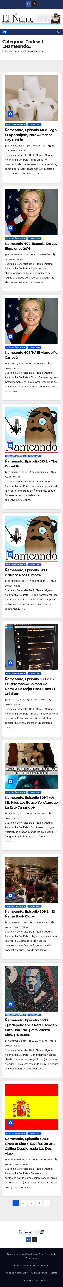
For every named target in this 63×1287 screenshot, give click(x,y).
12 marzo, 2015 (16, 700)
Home (16, 1265)
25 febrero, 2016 (17, 472)
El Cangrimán (37, 146)
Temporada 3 (34, 456)
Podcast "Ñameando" (16, 125)
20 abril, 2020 (16, 146)
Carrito (53, 1273)
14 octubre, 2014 (18, 922)
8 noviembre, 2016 (18, 254)
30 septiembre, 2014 (19, 1159)
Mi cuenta (40, 1280)
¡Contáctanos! (28, 1265)
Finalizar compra (25, 1280)
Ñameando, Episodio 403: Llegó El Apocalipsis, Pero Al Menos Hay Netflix (31, 135)
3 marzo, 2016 (16, 363)
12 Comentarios (14, 259)
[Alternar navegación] (32, 32)
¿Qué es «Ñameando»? (17, 1273)
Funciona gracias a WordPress (22, 1254)
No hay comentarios (17, 927)
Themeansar (31, 1258)
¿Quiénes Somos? (39, 1273)
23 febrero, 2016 (17, 581)
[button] (58, 31)
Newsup (49, 1254)
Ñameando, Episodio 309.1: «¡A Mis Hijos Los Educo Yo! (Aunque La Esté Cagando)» (31, 802)
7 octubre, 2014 (17, 1041)
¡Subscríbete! (43, 1265)
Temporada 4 (34, 125)
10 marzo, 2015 (16, 813)
